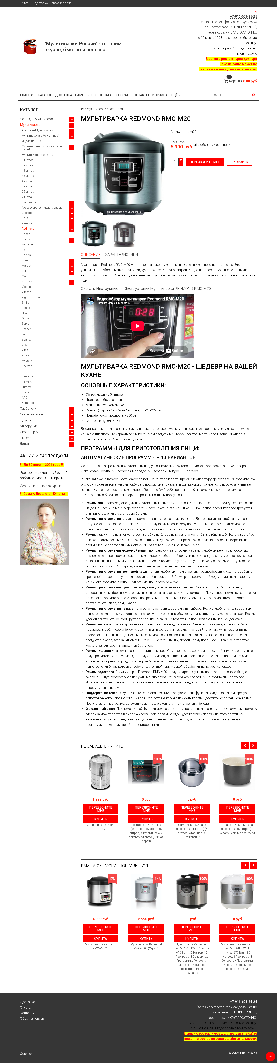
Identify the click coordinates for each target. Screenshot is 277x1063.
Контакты (140, 95)
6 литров (28, 160)
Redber (26, 329)
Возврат (121, 95)
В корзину (240, 162)
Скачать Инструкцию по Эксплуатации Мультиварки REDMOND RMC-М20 (146, 288)
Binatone (27, 376)
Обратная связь (62, 3)
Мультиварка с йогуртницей (40, 135)
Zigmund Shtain (32, 297)
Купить (100, 819)
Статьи (26, 3)
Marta (25, 276)
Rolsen (26, 355)
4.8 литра (28, 170)
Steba (25, 392)
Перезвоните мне (205, 162)
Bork (25, 218)
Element (27, 381)
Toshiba (27, 307)
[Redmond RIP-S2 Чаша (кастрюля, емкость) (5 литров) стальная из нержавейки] (192, 772)
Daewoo (27, 366)
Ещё (174, 95)
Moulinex (27, 244)
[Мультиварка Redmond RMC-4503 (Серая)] (146, 892)
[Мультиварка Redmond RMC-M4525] (100, 892)
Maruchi (27, 265)
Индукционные (31, 141)
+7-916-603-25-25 (243, 16)
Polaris (26, 255)
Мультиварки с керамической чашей (42, 148)
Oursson (27, 318)
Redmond (28, 228)
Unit (24, 271)
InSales (251, 1053)
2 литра (27, 197)
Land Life (27, 334)
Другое (25, 420)
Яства (24, 444)
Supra (25, 323)
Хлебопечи (28, 408)
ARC (24, 397)
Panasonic (29, 223)
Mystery (27, 360)
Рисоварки (29, 202)
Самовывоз (85, 95)
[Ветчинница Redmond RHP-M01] (100, 772)
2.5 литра (28, 191)
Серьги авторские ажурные (41, 486)
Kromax (27, 281)
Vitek (25, 350)
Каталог (45, 95)
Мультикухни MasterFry (37, 154)
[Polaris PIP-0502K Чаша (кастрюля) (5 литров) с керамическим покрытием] (237, 772)
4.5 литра (28, 175)
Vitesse (26, 292)
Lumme (26, 387)
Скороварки (29, 432)
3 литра (27, 186)
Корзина (159, 95)
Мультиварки (30, 125)
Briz (24, 371)
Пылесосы (28, 438)
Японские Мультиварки (37, 130)
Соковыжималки (32, 414)
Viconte (26, 286)
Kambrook (28, 402)
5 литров (28, 165)
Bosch (26, 234)
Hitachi (26, 313)
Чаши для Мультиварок (37, 119)
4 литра (27, 181)
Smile (25, 302)
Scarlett (26, 339)
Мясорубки (28, 426)
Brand (25, 260)
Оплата (105, 95)
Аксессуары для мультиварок (42, 207)
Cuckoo (27, 212)
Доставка (41, 3)
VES (24, 344)
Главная (27, 95)
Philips (26, 239)
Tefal (25, 249)
